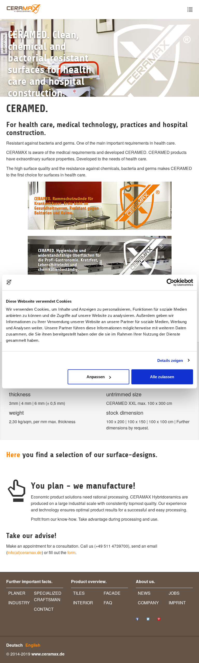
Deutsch (14, 645)
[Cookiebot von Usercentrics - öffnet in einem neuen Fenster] (170, 282)
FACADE (112, 593)
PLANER (16, 593)
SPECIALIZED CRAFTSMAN (47, 596)
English (32, 645)
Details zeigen (170, 360)
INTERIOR (83, 603)
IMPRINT (177, 603)
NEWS (144, 593)
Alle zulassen (162, 377)
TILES (79, 593)
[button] (15, 58)
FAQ (108, 603)
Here (14, 455)
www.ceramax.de (48, 654)
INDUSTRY (19, 603)
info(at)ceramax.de (25, 552)
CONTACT (44, 609)
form (71, 552)
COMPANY (148, 603)
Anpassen (96, 377)
